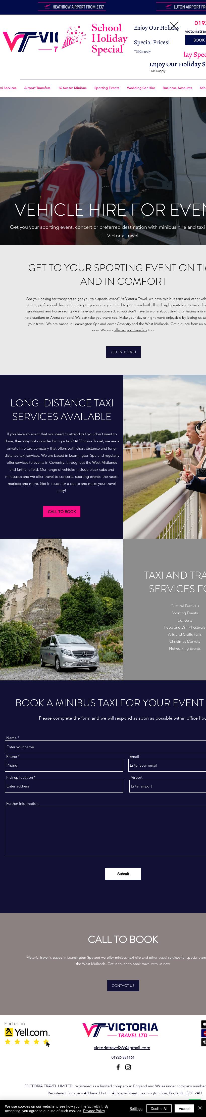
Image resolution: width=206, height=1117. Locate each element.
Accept (184, 1108)
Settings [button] (136, 1108)
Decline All (159, 1108)
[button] (174, 26)
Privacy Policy (94, 1110)
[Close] (200, 1108)
